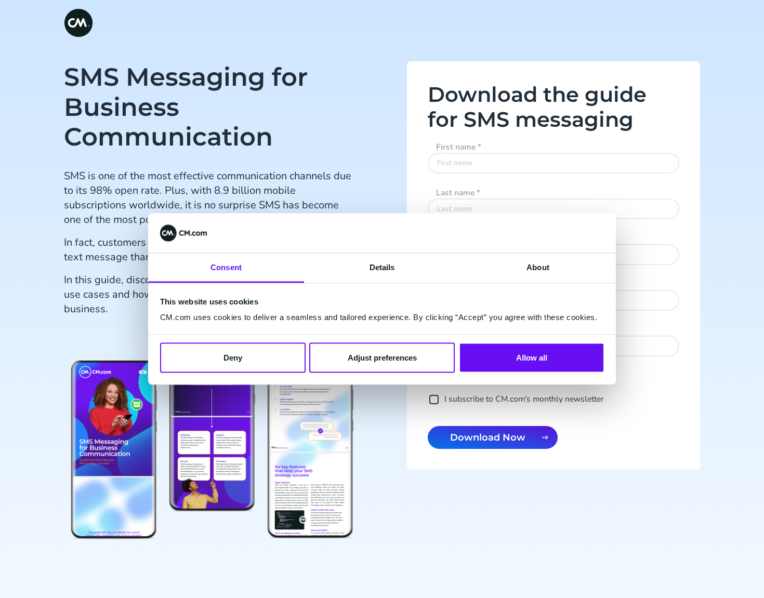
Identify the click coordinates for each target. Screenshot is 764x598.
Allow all (531, 357)
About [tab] (537, 267)
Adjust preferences (382, 357)
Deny (232, 357)
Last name (458, 192)
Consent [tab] (226, 267)
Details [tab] (382, 267)
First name (458, 147)
